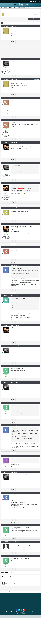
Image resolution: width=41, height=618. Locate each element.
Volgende (6, 572)
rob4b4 (6, 246)
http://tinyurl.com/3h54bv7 (15, 231)
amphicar (5, 295)
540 (5, 69)
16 (6, 108)
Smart (6, 183)
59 (6, 257)
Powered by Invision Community (20, 613)
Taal (14, 611)
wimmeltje (6, 97)
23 (6, 89)
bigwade (5, 142)
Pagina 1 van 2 (13, 572)
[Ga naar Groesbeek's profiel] (6, 371)
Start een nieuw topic (22, 18)
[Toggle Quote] (12, 165)
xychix (6, 265)
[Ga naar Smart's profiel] (6, 188)
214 (6, 275)
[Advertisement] (12, 51)
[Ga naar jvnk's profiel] (6, 460)
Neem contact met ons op (28, 611)
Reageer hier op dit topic (34, 18)
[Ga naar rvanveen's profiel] (6, 212)
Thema (17, 611)
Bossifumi (6, 525)
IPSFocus (11, 611)
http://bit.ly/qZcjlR (14, 287)
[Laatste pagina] (9, 23)
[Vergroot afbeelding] (24, 193)
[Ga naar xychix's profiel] (6, 270)
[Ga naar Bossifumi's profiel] (6, 530)
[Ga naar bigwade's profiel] (6, 147)
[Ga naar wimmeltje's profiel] (6, 102)
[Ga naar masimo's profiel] (6, 63)
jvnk (6, 455)
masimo (5, 162)
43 (6, 376)
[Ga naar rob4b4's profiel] (6, 251)
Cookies (33, 611)
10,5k (5, 193)
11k (5, 234)
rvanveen (5, 207)
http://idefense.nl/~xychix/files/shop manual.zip (18, 502)
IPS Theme (8, 611)
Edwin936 (6, 26)
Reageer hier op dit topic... (11, 583)
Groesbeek (6, 402)
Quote (14, 41)
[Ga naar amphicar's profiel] (6, 300)
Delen (31, 14)
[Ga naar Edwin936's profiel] (3, 14)
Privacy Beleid (22, 611)
